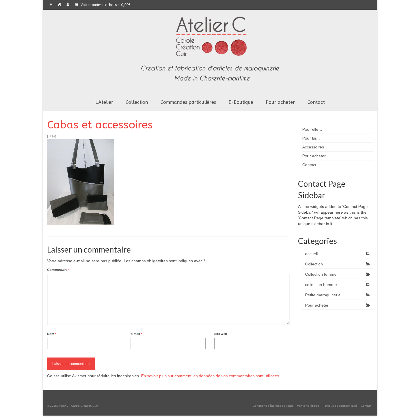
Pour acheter (317, 305)
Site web (220, 333)
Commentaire (58, 269)
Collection (314, 264)
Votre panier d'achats (104, 5)
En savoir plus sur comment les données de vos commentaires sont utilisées (210, 376)
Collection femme (321, 274)
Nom (51, 333)
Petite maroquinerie (323, 295)
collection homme (321, 284)
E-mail (136, 333)
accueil (311, 253)
